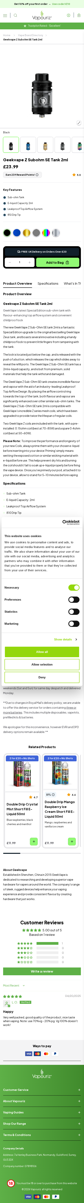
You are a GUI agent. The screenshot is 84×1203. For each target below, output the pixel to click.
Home (6, 35)
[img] (12, 996)
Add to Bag (55, 262)
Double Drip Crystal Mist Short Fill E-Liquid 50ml (21, 762)
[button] (74, 175)
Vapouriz (36, 1189)
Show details (63, 639)
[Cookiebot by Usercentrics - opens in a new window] (62, 522)
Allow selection (42, 664)
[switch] (74, 600)
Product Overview (17, 283)
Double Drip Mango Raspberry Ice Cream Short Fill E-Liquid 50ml (59, 762)
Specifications (48, 283)
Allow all (42, 651)
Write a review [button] (42, 971)
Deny (42, 677)
